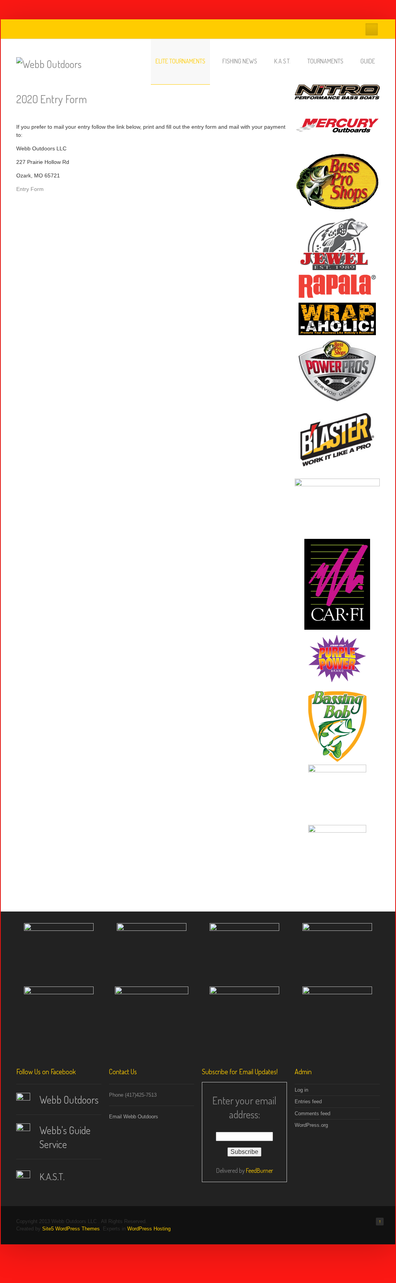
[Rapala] (337, 286)
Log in (301, 1090)
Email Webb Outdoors (133, 1116)
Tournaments (325, 61)
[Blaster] (337, 440)
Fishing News (239, 61)
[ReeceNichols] (337, 853)
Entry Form (30, 189)
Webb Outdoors (69, 1099)
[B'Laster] (151, 1018)
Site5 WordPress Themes (71, 1229)
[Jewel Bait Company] (337, 242)
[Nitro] (151, 951)
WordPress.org (311, 1125)
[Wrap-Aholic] (337, 319)
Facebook (371, 29)
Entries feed (308, 1101)
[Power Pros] (337, 370)
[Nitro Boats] (337, 92)
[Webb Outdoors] (49, 64)
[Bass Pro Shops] (337, 182)
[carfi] (58, 1014)
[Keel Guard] (337, 506)
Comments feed (312, 1113)
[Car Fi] (337, 584)
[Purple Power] (337, 659)
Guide (367, 61)
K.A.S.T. (282, 61)
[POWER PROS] (337, 951)
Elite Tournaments (180, 61)
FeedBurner (259, 1170)
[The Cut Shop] (337, 792)
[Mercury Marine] (337, 126)
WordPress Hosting (149, 1229)
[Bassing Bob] (337, 726)
